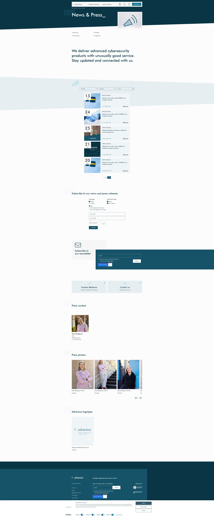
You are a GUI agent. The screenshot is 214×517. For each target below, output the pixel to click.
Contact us (136, 4)
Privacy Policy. (110, 261)
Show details (119, 514)
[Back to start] (77, 4)
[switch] (93, 515)
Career (73, 490)
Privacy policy (74, 495)
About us (76, 8)
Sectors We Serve (107, 4)
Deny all (143, 510)
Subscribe (93, 227)
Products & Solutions (94, 4)
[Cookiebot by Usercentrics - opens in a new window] (68, 515)
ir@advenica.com (76, 337)
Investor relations (75, 483)
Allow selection (144, 506)
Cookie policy (75, 497)
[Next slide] (140, 398)
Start (73, 8)
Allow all (143, 503)
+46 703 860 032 (76, 339)
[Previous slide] (136, 398)
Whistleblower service (76, 492)
